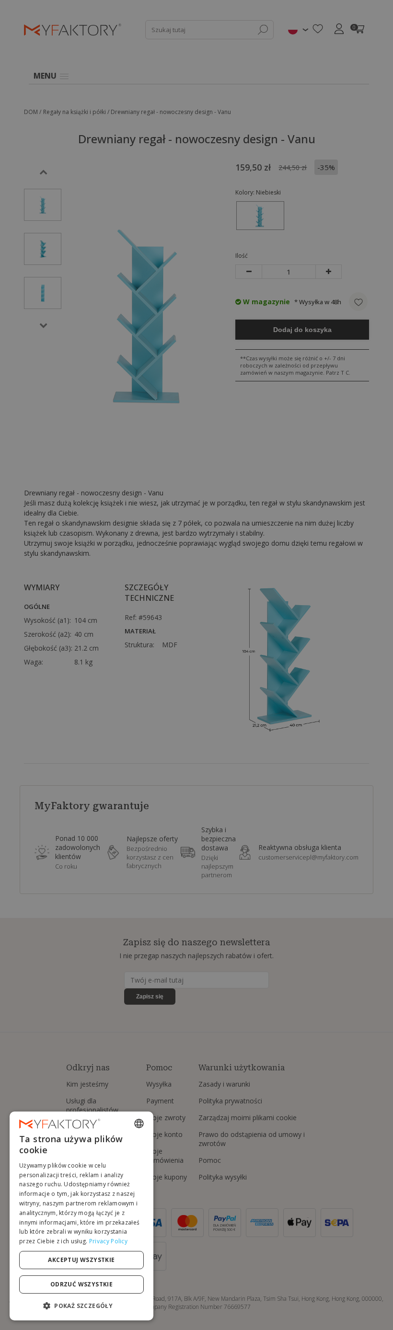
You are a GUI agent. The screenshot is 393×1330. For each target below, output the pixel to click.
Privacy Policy (108, 1241)
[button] (81, 1305)
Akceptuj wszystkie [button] (81, 1260)
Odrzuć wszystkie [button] (81, 1284)
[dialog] (81, 1216)
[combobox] (139, 1123)
